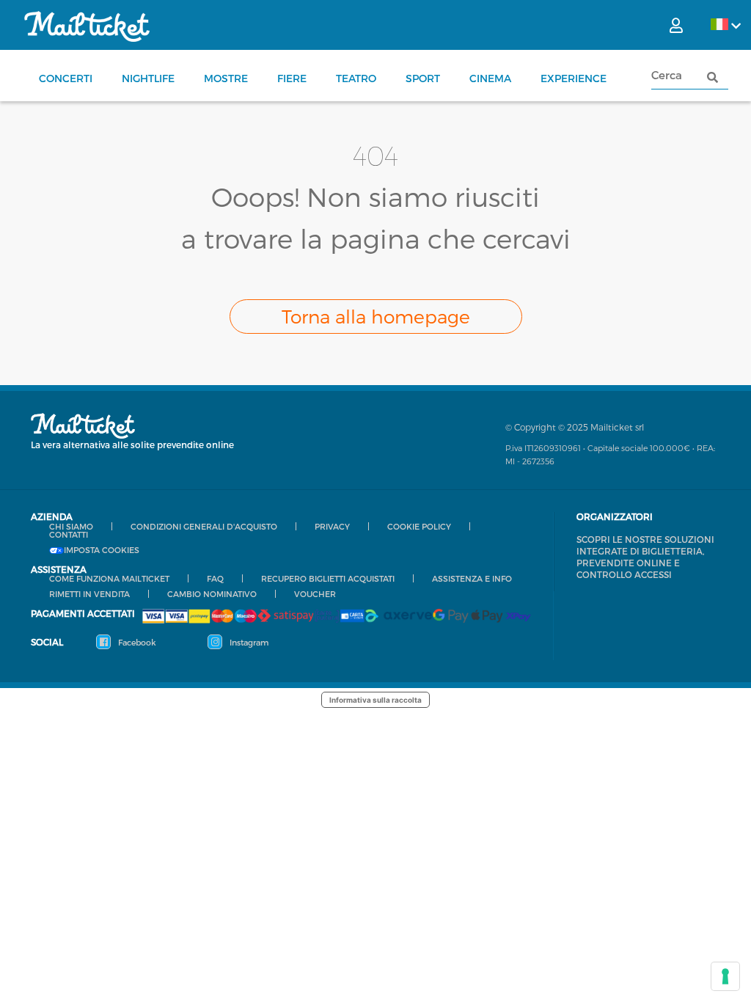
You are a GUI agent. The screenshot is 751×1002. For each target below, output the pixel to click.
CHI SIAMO (71, 526)
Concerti (65, 78)
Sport (423, 78)
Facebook (136, 642)
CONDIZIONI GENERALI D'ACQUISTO (204, 526)
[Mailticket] (87, 26)
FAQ (215, 578)
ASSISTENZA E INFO (472, 578)
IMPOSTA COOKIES (101, 550)
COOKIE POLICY (419, 526)
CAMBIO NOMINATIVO (212, 594)
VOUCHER (315, 594)
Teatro (356, 78)
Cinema (490, 78)
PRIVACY (332, 526)
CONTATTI (68, 534)
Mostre (226, 78)
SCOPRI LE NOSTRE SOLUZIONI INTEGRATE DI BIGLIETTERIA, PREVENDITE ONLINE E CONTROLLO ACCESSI (645, 556)
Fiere (292, 78)
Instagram (247, 642)
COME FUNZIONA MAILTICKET (109, 578)
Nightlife (148, 78)
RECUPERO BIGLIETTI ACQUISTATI (328, 578)
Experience (574, 78)
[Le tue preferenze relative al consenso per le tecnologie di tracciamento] (725, 976)
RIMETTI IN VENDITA (89, 594)
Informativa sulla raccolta (375, 699)
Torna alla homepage (376, 316)
